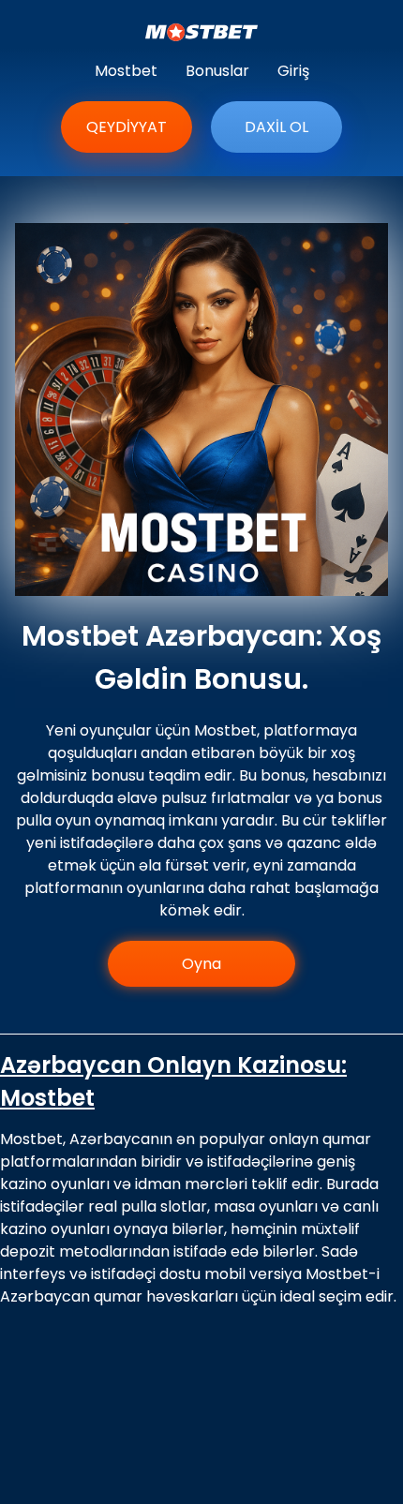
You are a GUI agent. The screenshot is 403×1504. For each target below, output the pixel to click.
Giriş (293, 71)
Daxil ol (276, 127)
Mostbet (126, 71)
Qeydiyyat (126, 127)
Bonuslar (217, 71)
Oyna (201, 964)
